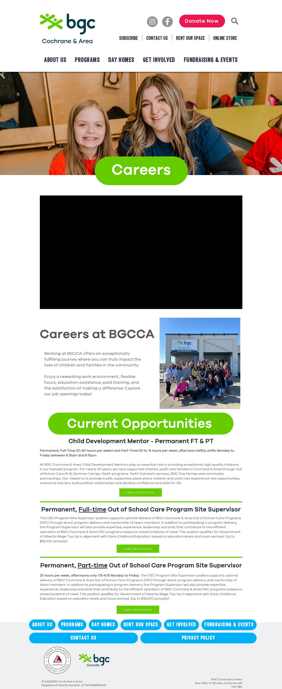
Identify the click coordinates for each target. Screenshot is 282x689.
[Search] (234, 21)
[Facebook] (167, 21)
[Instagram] (152, 21)
